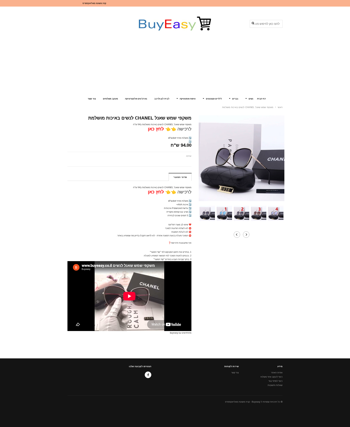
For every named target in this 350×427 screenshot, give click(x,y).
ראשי (280, 107)
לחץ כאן (156, 128)
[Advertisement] (175, 66)
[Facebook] (148, 375)
